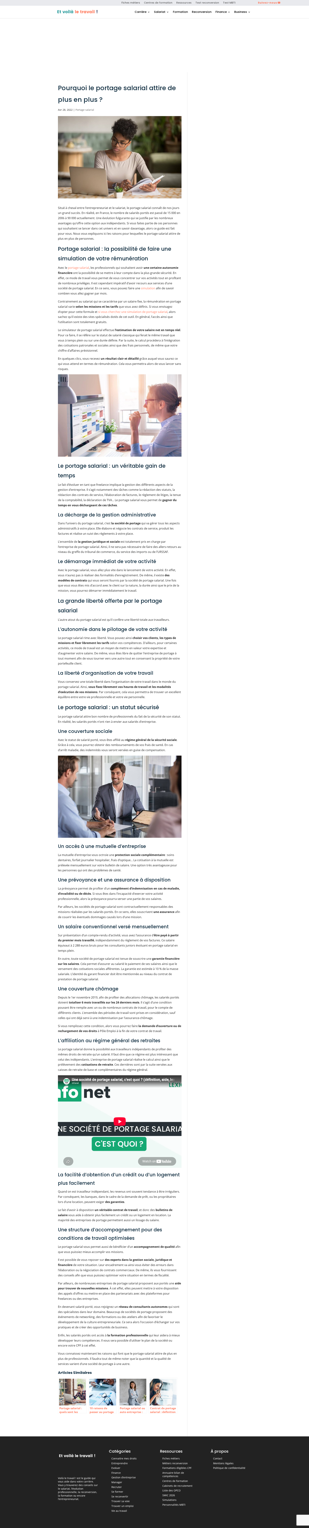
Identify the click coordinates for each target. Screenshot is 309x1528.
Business (240, 12)
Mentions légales (223, 1463)
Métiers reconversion (175, 1463)
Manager (116, 1482)
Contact (217, 1458)
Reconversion (202, 12)
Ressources (184, 2)
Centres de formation (158, 2)
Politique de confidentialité (229, 1468)
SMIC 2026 (168, 1495)
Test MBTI (229, 2)
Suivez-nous (267, 2)
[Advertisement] (154, 45)
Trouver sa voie (120, 1501)
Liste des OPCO (171, 1490)
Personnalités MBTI (173, 1504)
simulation (148, 288)
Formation (180, 12)
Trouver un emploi (122, 1506)
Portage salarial (84, 109)
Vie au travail (119, 1510)
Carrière (140, 12)
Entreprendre (119, 1463)
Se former (117, 1491)
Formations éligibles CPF (177, 1468)
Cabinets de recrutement (177, 1485)
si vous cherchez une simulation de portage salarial (132, 312)
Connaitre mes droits (124, 1458)
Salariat (159, 12)
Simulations (169, 1500)
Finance (221, 12)
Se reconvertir (119, 1496)
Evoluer (115, 1468)
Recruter (116, 1487)
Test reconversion (207, 2)
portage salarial (78, 268)
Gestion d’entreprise (123, 1477)
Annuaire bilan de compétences (173, 1474)
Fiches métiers (130, 2)
